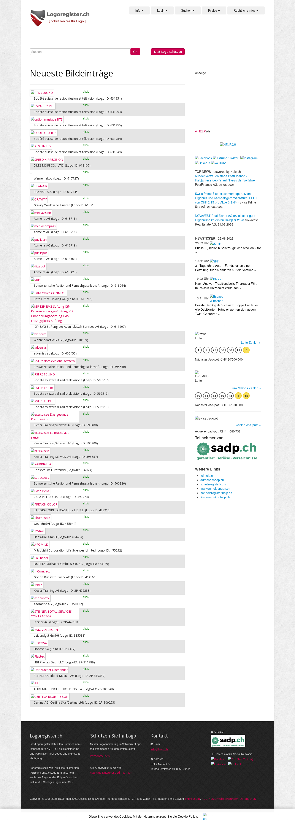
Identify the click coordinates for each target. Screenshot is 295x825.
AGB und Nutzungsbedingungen (111, 772)
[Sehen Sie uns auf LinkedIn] (235, 764)
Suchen (186, 10)
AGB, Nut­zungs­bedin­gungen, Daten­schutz (229, 799)
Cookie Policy (187, 816)
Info (138, 10)
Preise (213, 10)
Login (161, 10)
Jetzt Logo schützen (168, 51)
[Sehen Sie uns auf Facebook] (219, 759)
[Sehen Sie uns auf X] (240, 759)
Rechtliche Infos (245, 10)
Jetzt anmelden (100, 756)
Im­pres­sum (192, 799)
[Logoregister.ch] (62, 19)
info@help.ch (159, 749)
